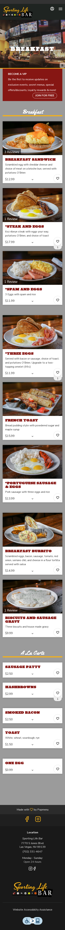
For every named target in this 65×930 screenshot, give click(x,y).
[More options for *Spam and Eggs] (58, 300)
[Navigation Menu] (60, 9)
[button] (32, 152)
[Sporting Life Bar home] (17, 12)
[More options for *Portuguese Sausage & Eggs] (58, 498)
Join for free (44, 95)
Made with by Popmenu (25, 809)
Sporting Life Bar (32, 889)
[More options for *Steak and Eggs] (58, 241)
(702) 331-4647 (32, 851)
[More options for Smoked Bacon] (58, 718)
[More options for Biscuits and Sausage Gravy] (58, 632)
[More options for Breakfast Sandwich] (58, 178)
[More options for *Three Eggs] (58, 372)
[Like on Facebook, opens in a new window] (27, 820)
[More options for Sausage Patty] (58, 673)
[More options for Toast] (58, 744)
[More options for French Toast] (58, 435)
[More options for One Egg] (58, 769)
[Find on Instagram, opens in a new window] (38, 820)
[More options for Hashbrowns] (58, 693)
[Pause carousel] (62, 65)
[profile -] (52, 9)
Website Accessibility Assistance (32, 910)
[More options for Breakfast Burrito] (58, 570)
